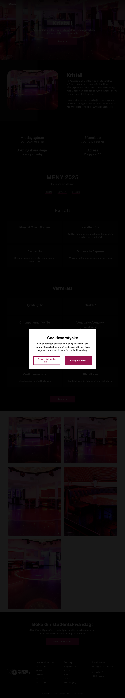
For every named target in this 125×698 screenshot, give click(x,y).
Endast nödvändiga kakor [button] (47, 360)
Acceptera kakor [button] (78, 360)
